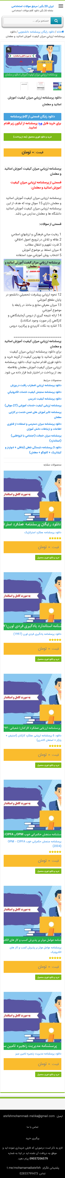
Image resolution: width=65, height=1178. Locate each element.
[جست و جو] (56, 20)
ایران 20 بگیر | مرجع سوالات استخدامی (32, 6)
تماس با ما (32, 1127)
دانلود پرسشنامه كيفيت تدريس (44, 399)
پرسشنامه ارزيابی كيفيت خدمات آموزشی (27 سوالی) (33, 405)
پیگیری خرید (32, 1138)
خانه (59, 32)
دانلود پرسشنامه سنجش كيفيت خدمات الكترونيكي (34, 392)
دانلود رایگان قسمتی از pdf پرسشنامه (32, 116)
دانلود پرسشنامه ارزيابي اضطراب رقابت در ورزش (35, 385)
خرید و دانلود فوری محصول (48, 557)
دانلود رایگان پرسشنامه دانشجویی (36, 32)
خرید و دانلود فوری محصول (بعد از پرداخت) (32, 137)
